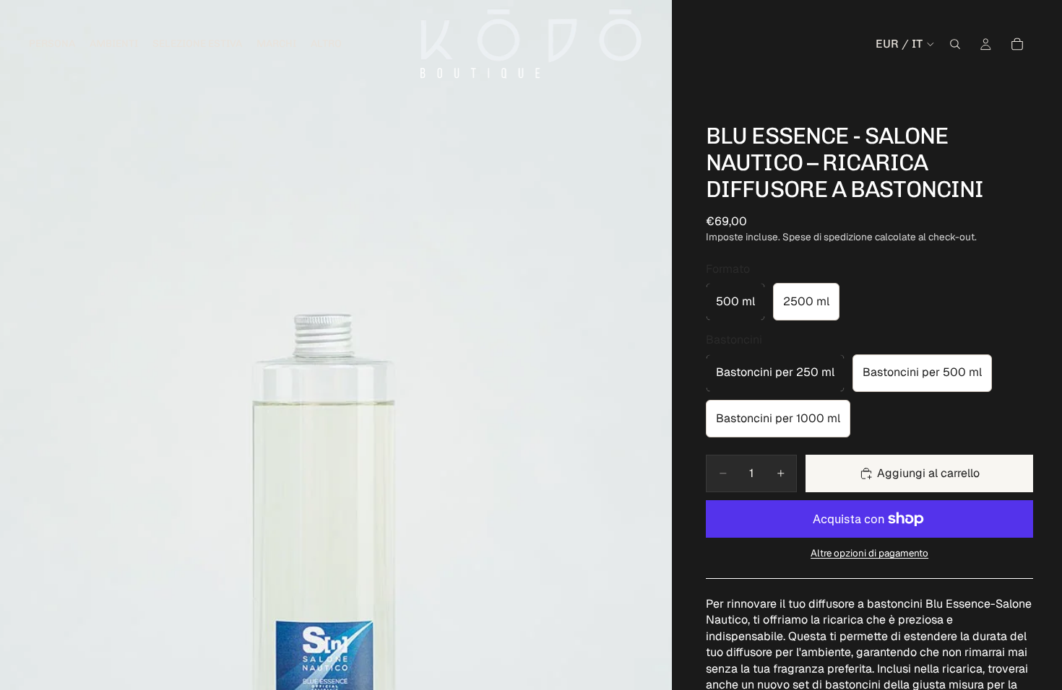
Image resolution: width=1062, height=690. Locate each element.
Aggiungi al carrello (928, 473)
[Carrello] (1017, 44)
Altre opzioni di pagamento (869, 553)
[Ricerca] (955, 44)
